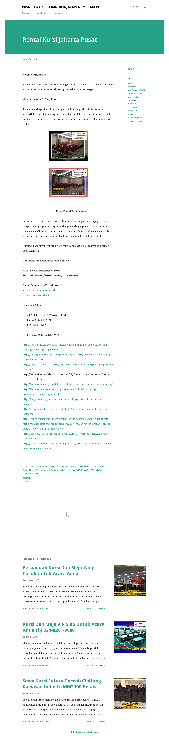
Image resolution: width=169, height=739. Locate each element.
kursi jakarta (133, 97)
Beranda (25, 13)
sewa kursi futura (135, 117)
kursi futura (132, 86)
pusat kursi (132, 104)
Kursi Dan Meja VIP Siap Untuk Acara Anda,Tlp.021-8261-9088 (63, 627)
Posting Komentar (41, 608)
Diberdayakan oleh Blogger (86, 732)
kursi (130, 83)
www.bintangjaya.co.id (41, 290)
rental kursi (132, 107)
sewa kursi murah (135, 121)
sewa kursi (132, 114)
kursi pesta (132, 100)
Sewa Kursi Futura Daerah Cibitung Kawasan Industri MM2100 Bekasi (62, 684)
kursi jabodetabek (135, 93)
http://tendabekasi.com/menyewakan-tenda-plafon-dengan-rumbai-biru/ (66, 418)
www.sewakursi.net (37, 295)
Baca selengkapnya (96, 608)
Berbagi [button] (131, 69)
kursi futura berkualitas (137, 90)
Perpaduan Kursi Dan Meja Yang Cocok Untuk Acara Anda (59, 570)
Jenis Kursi (41, 13)
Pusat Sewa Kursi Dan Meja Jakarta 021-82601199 (61, 7)
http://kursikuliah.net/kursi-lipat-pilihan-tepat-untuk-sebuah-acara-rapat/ (68, 384)
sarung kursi (132, 110)
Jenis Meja (57, 13)
